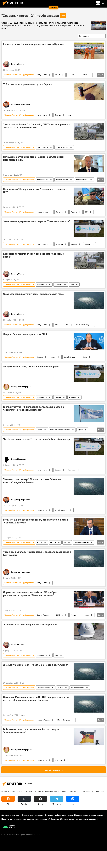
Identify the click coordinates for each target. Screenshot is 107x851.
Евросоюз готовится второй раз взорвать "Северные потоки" (33, 255)
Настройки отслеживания (86, 819)
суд (69, 115)
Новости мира (42, 147)
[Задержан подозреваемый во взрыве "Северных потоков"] (89, 228)
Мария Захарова (63, 720)
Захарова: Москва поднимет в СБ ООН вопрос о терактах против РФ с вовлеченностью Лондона (36, 699)
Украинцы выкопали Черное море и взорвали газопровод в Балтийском (37, 553)
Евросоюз (71, 75)
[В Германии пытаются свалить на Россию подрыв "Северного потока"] (89, 736)
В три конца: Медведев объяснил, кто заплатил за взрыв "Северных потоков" (35, 521)
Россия (53, 357)
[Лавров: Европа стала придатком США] (89, 341)
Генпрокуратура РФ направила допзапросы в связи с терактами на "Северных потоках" (33, 408)
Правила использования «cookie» (89, 815)
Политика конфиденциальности (58, 815)
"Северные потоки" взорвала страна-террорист (30, 624)
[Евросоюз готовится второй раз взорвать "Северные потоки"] (89, 260)
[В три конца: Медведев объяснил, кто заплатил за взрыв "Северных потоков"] (89, 526)
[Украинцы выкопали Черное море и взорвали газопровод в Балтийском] (89, 558)
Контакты (16, 815)
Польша (58, 115)
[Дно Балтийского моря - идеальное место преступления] (89, 671)
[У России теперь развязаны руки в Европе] (89, 91)
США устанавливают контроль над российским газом (33, 293)
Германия (59, 212)
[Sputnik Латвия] (13, 5)
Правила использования (32, 815)
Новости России (62, 179)
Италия (87, 244)
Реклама (55, 819)
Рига (19, 791)
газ (67, 325)
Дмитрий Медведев (81, 542)
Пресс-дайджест (43, 687)
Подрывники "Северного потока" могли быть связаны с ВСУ (35, 191)
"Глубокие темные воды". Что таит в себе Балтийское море (37, 439)
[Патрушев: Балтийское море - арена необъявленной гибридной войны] (89, 163)
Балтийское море (61, 510)
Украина (74, 212)
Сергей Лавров (69, 357)
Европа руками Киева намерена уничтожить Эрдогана (34, 44)
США (85, 75)
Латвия (28, 791)
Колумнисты (42, 75)
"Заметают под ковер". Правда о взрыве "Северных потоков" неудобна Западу (33, 481)
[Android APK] (9, 827)
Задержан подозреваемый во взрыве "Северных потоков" (36, 221)
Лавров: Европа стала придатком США (25, 334)
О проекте (6, 815)
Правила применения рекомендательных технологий (25, 819)
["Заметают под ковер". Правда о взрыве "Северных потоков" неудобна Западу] (89, 486)
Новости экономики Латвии (50, 791)
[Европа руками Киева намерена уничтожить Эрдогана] (89, 51)
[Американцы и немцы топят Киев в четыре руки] (89, 373)
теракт (80, 429)
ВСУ (86, 212)
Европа (40, 357)
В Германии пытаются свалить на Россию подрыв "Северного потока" (31, 731)
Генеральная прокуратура (60, 429)
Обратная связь (67, 819)
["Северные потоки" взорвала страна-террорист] (89, 631)
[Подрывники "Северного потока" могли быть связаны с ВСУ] (89, 196)
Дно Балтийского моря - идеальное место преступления (35, 664)
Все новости (8, 791)
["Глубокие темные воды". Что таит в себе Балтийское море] (89, 446)
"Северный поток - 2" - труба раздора (30, 15)
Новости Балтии (62, 147)
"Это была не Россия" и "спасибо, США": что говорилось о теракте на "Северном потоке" (36, 126)
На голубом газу (82, 325)
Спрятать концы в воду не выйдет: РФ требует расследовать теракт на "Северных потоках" (30, 594)
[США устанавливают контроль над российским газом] (89, 300)
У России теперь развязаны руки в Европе (27, 84)
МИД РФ (59, 615)
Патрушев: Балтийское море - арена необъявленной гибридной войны (33, 158)
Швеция (58, 470)
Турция (57, 75)
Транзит (72, 791)
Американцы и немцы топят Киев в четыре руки (31, 366)
